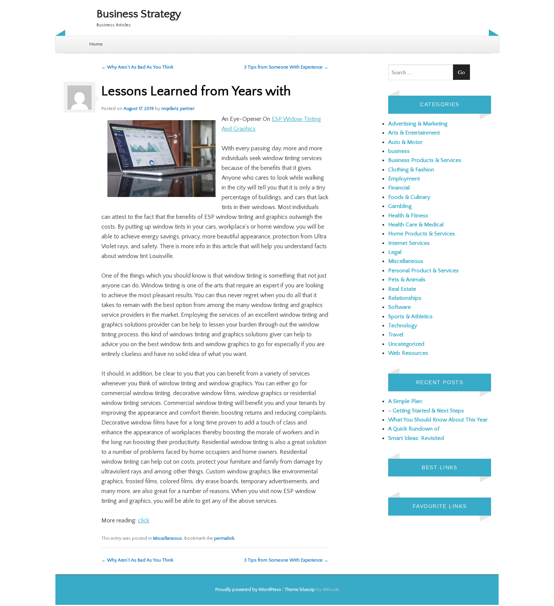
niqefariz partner (177, 108)
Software (399, 307)
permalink (224, 538)
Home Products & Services (421, 233)
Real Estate (402, 289)
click (143, 520)
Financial (399, 188)
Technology (402, 325)
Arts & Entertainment (414, 133)
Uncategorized (406, 344)
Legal (394, 252)
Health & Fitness (408, 215)
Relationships (404, 298)
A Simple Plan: (405, 401)
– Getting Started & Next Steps (426, 411)
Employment (404, 179)
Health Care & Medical (416, 224)
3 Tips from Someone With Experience (286, 67)
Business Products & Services (424, 160)
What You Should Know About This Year (438, 420)
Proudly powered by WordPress (248, 589)
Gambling (400, 206)
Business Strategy (138, 14)
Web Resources (408, 353)
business (399, 151)
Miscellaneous (167, 538)
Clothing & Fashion (411, 169)
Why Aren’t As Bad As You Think (137, 67)
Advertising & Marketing (417, 124)
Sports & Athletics (410, 316)
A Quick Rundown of (413, 429)
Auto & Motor (405, 142)
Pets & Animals (406, 279)
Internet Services (409, 243)
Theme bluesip (300, 589)
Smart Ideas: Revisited (416, 438)
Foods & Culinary (409, 197)
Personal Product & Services (423, 270)
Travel (395, 334)
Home (96, 44)
